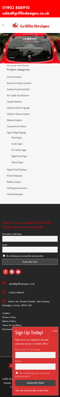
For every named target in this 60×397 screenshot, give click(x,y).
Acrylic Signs (17, 143)
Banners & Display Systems (19, 83)
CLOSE (54, 331)
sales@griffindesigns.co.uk (25, 13)
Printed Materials (14, 175)
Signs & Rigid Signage (16, 132)
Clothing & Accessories (17, 188)
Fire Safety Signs (19, 150)
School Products (14, 77)
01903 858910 (16, 7)
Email (4, 244)
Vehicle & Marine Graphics (18, 114)
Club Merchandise (15, 194)
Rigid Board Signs (19, 156)
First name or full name (12, 234)
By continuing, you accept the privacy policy (24, 256)
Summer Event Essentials (18, 89)
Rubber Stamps (14, 182)
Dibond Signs (17, 162)
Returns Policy (9, 321)
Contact (6, 313)
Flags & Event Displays (17, 169)
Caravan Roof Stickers (16, 126)
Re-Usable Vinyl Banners (18, 95)
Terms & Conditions (12, 325)
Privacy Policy (9, 317)
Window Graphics (14, 120)
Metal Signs (17, 137)
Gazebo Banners (14, 101)
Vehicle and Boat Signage (18, 108)
